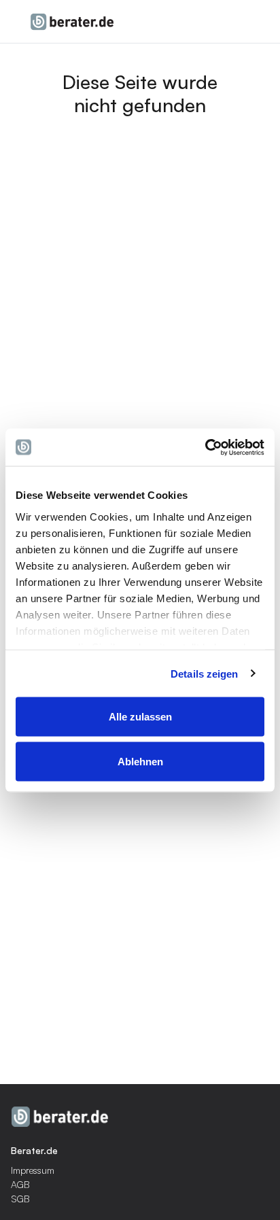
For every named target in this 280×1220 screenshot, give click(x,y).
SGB (20, 1198)
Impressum (32, 1170)
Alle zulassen (140, 716)
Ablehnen (140, 761)
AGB (20, 1184)
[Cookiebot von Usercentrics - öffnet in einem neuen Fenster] (204, 447)
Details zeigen (204, 673)
